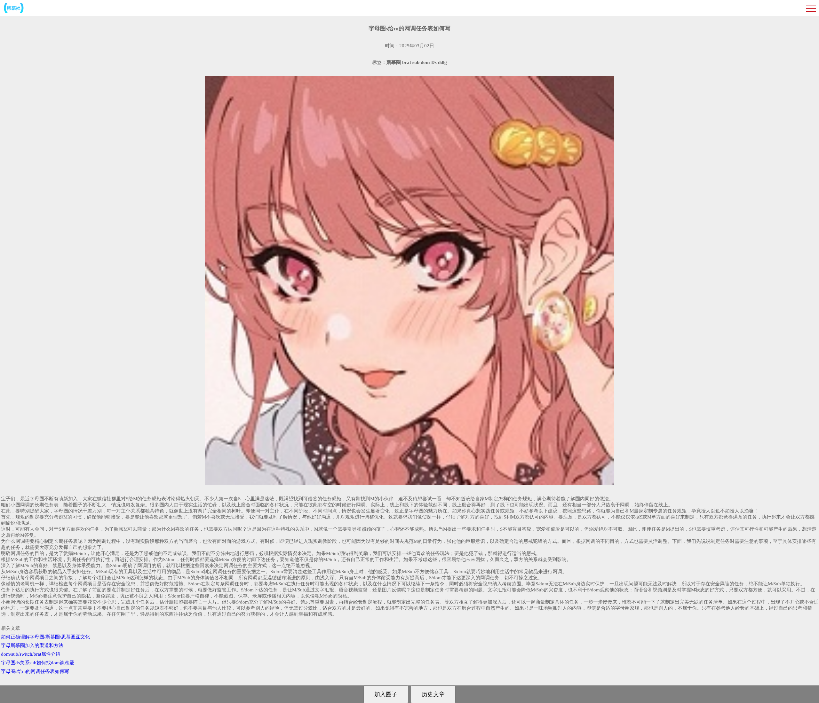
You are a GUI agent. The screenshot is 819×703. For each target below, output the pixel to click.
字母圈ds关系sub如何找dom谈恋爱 (37, 662)
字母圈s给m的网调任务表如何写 (35, 671)
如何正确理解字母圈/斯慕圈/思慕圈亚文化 (45, 636)
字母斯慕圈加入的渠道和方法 (32, 645)
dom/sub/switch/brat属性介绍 (30, 654)
